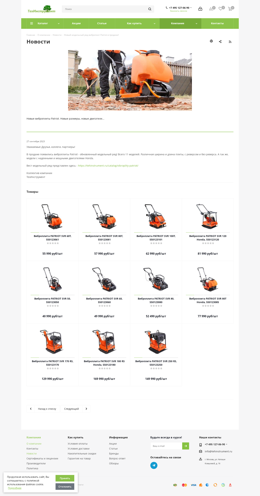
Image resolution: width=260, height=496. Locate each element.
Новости (32, 453)
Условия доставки (78, 448)
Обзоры (114, 463)
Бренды (114, 453)
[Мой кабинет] (200, 9)
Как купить (75, 437)
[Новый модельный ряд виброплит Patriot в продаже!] (130, 80)
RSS (229, 41)
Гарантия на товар (79, 458)
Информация (118, 437)
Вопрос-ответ (117, 458)
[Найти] (150, 9)
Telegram (153, 465)
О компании (34, 443)
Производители (36, 463)
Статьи (113, 448)
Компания (34, 437)
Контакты (32, 448)
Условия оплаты (78, 443)
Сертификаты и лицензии (42, 458)
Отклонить (64, 486)
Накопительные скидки (82, 453)
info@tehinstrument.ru (218, 451)
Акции (113, 443)
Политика (32, 468)
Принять (65, 478)
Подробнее (14, 487)
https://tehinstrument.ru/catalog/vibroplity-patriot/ (108, 165)
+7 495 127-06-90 (179, 7)
